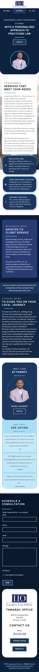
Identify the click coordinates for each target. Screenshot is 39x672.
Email (4, 535)
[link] (19, 4)
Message (5, 546)
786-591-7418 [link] (7, 351)
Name (4, 515)
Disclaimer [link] (9, 666)
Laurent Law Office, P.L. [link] (16, 664)
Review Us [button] (19, 649)
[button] (6, 10)
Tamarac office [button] (19, 641)
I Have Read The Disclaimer (14, 575)
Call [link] (33, 11)
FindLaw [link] (27, 668)
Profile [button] (19, 411)
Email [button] (20, 11)
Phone (4, 525)
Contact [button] (19, 42)
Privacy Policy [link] (23, 666)
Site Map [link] (15, 666)
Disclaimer (6, 570)
